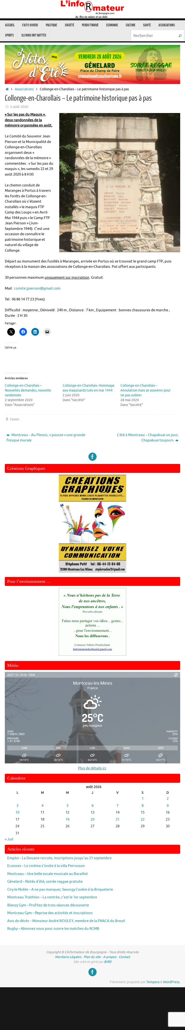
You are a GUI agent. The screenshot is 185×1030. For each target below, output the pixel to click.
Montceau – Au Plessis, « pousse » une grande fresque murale (46, 438)
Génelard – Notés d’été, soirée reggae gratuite (45, 881)
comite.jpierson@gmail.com (37, 288)
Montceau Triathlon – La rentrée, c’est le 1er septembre (52, 897)
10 (17, 812)
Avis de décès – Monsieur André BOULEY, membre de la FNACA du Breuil (66, 921)
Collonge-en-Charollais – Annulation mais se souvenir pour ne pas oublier (145, 390)
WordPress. (171, 982)
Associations (24, 89)
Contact (124, 957)
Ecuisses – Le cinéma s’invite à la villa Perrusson (46, 866)
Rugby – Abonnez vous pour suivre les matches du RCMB (53, 928)
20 (92, 819)
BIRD (108, 962)
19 (67, 819)
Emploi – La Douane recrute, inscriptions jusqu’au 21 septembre (59, 858)
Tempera (152, 982)
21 (117, 819)
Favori (14, 419)
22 (143, 819)
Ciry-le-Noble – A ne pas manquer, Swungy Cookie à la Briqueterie (60, 889)
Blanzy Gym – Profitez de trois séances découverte (48, 905)
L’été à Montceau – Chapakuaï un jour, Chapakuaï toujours (147, 438)
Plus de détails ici (92, 768)
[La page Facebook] (92, 457)
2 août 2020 (19, 107)
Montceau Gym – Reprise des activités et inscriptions (50, 913)
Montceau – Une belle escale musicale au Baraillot (47, 874)
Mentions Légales (68, 957)
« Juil (9, 839)
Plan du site (92, 957)
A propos (109, 957)
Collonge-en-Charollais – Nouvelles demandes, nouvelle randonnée (28, 390)
